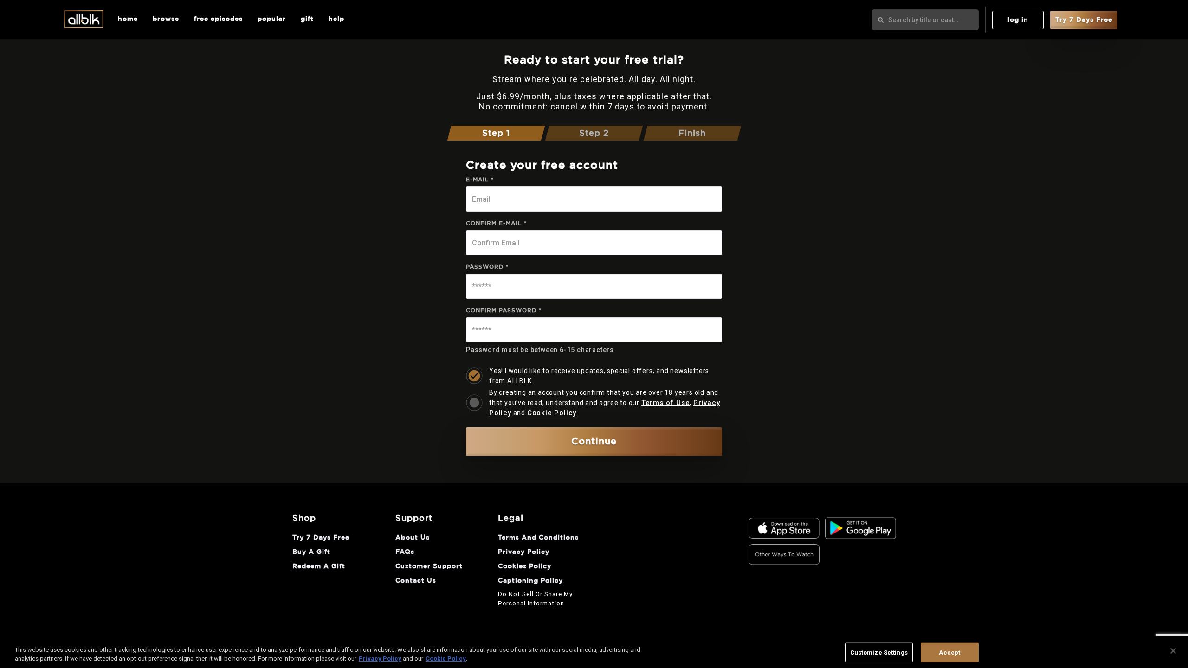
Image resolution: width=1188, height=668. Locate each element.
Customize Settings (879, 652)
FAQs (404, 552)
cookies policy (524, 566)
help (336, 19)
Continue (594, 441)
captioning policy (530, 581)
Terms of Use (665, 402)
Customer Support (429, 566)
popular (272, 19)
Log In (1017, 20)
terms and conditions (538, 537)
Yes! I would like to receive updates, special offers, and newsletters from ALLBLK (599, 376)
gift (307, 19)
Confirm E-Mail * (496, 223)
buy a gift (311, 552)
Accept (949, 652)
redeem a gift (318, 566)
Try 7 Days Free (1083, 20)
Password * (487, 267)
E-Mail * (480, 179)
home (128, 19)
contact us (415, 581)
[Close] (1173, 651)
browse (166, 19)
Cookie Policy (551, 413)
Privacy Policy (380, 658)
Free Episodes (218, 19)
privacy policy (523, 552)
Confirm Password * (504, 310)
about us (412, 537)
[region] (594, 652)
